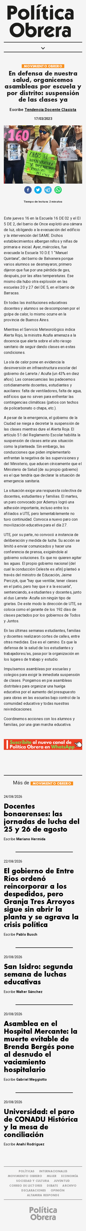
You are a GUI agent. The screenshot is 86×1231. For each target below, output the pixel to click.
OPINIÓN (58, 1190)
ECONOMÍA (69, 1176)
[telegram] (48, 190)
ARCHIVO (69, 1185)
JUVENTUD (62, 1181)
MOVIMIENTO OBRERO (43, 66)
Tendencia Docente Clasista (50, 109)
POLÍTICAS (26, 1171)
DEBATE (52, 1185)
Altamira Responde (43, 1195)
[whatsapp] (58, 190)
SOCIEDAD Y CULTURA (32, 1181)
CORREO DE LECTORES (25, 1185)
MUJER (52, 1176)
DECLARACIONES (33, 1190)
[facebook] (28, 190)
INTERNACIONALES (53, 1171)
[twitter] (38, 190)
